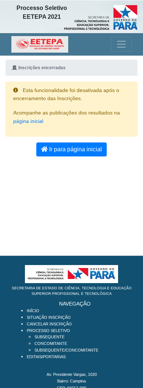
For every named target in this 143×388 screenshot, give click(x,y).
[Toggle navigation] (121, 44)
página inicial (28, 121)
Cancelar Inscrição (49, 324)
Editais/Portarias (46, 357)
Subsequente (49, 337)
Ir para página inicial (75, 149)
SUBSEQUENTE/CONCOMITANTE (66, 350)
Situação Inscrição (49, 317)
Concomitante (50, 343)
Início (33, 310)
